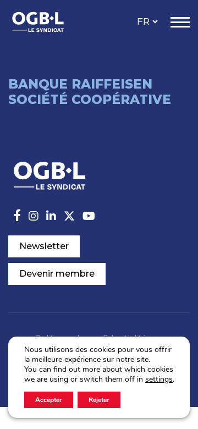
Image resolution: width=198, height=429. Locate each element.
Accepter (48, 399)
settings (159, 379)
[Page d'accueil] (49, 22)
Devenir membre (57, 273)
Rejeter (99, 399)
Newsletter (44, 246)
